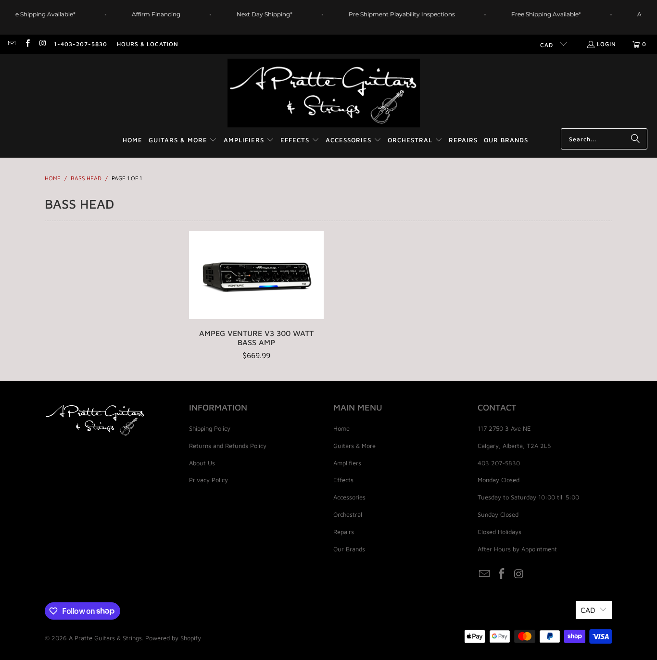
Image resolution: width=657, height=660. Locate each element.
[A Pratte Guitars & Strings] (323, 93)
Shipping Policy (209, 428)
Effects (343, 480)
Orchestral (347, 514)
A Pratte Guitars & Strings (105, 638)
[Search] (635, 138)
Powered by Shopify (173, 638)
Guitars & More (354, 445)
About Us (202, 463)
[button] (183, 140)
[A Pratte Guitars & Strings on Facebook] (27, 44)
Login (606, 44)
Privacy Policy (208, 480)
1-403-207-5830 (80, 44)
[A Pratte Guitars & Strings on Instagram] (42, 44)
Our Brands (349, 549)
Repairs (343, 531)
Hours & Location (147, 44)
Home (341, 428)
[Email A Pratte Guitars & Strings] (11, 44)
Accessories (349, 497)
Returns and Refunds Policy (227, 445)
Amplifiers (347, 463)
